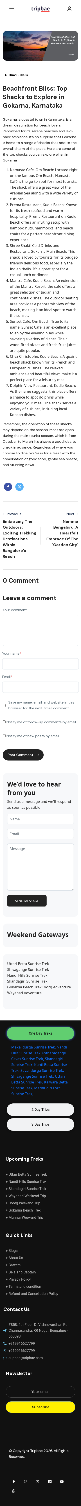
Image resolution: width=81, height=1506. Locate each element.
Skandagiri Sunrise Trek (27, 981)
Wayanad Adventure (24, 992)
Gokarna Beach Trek (24, 987)
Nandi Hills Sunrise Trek (27, 975)
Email (7, 676)
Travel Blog (18, 75)
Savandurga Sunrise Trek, (42, 1070)
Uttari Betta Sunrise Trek (28, 963)
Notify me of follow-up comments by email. (41, 722)
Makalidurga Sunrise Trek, (33, 1047)
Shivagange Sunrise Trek (28, 969)
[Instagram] (26, 1481)
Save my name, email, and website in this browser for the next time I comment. (41, 705)
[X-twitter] (38, 1481)
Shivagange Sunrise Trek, (32, 1076)
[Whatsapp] (13, 1491)
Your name (11, 653)
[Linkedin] (50, 1481)
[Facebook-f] (13, 1481)
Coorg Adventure (56, 987)
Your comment (15, 610)
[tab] (40, 1033)
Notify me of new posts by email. (33, 736)
